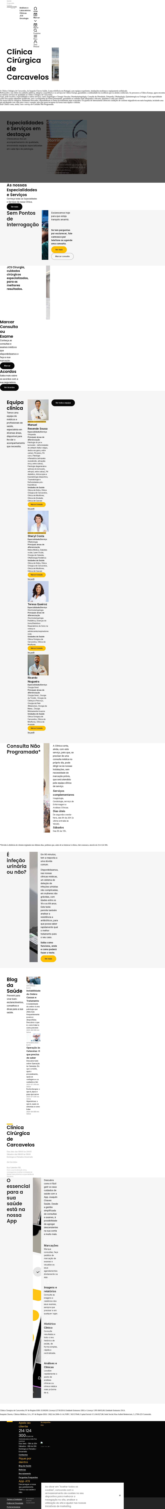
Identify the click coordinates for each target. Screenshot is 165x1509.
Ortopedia (110, 97)
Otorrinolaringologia (79, 97)
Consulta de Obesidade (96, 97)
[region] (82, 1496)
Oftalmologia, (120, 97)
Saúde (9, 1)
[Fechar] (120, 1495)
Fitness (9, 5)
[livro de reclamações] (46, 1445)
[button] (25, 3)
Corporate (10, 3)
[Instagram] (46, 1432)
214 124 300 (25, 1433)
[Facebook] (46, 1428)
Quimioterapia (131, 97)
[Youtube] (46, 1440)
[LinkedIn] (46, 1436)
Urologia (143, 97)
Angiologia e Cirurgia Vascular (58, 97)
